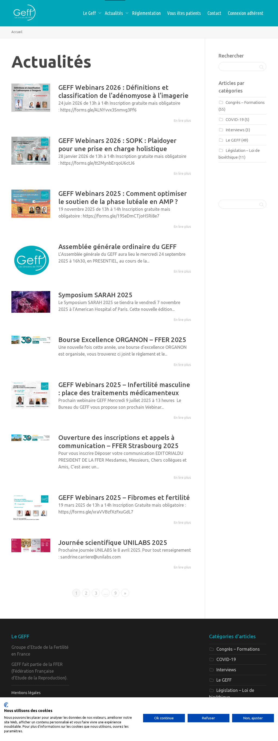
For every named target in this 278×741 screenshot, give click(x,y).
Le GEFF (233, 140)
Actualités (114, 13)
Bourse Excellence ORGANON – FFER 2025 (122, 339)
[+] (30, 98)
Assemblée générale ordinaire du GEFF (117, 246)
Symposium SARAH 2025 (95, 295)
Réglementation (146, 13)
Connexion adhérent (245, 13)
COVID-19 (235, 119)
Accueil (16, 32)
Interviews (235, 129)
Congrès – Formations (245, 102)
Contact (214, 13)
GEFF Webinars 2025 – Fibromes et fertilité (124, 497)
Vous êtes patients (184, 13)
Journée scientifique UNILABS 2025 (112, 542)
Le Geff (90, 13)
